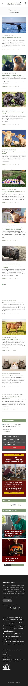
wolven (19, 643)
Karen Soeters (18, 424)
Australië (15, 617)
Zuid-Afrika (22, 643)
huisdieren (16, 626)
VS (23, 641)
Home (11, 12)
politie (19, 636)
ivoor (13, 628)
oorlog (9, 636)
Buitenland (5, 35)
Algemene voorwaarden (14, 649)
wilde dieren (14, 643)
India (3, 628)
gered (13, 623)
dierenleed (8, 619)
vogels (21, 641)
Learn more (7, 600)
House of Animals (10, 426)
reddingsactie (5, 639)
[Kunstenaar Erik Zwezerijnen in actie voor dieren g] (14, 550)
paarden (13, 636)
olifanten (5, 636)
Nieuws (14, 35)
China (4, 619)
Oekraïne (22, 633)
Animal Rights (10, 617)
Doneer (14, 447)
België (19, 617)
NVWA (17, 634)
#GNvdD (4, 189)
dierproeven (5, 623)
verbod (9, 641)
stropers (19, 639)
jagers (18, 628)
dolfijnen (9, 623)
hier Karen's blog (7, 429)
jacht (15, 628)
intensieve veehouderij (8, 628)
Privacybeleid (5, 649)
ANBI (20, 649)
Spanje (10, 639)
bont (21, 617)
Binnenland (5, 264)
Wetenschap (13, 109)
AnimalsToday (4, 49)
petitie (16, 636)
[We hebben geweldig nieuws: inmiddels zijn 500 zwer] (14, 526)
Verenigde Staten (15, 641)
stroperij (15, 639)
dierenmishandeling (17, 620)
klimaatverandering (9, 634)
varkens (5, 641)
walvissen (9, 643)
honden (18, 623)
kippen (13, 631)
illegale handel (22, 626)
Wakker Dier (5, 643)
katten (9, 631)
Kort (10, 35)
